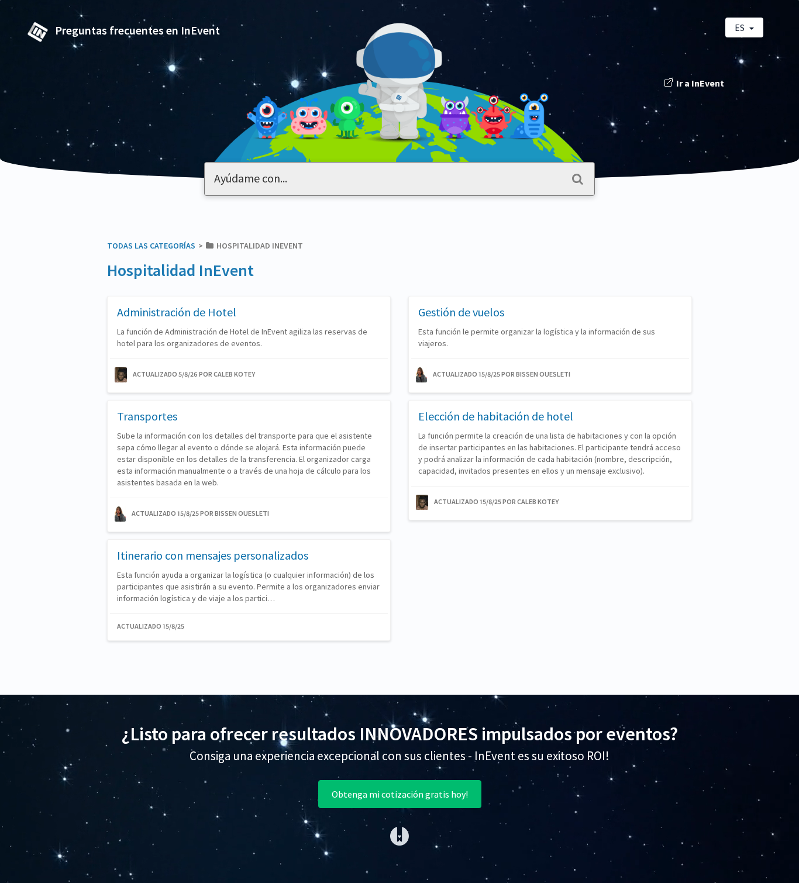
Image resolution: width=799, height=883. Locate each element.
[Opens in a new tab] (399, 835)
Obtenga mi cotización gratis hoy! (400, 794)
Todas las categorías (151, 245)
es (740, 27)
